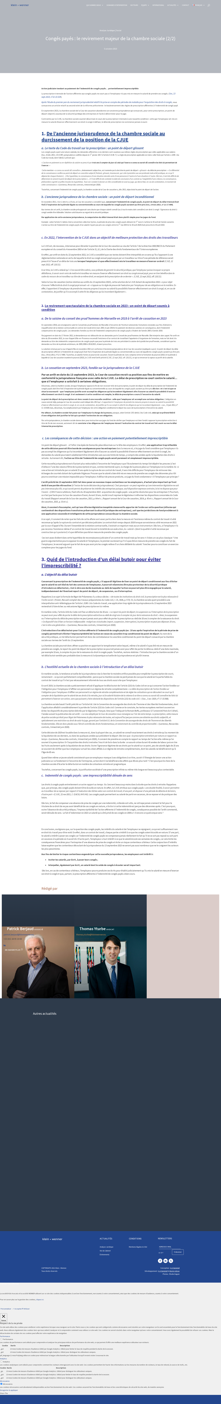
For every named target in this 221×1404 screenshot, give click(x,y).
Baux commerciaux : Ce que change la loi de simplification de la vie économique (64, 1038)
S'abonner (178, 1252)
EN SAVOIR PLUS (12, 950)
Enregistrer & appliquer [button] (9, 1390)
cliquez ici (40, 1299)
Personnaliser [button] (6, 1309)
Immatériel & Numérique (186, 1096)
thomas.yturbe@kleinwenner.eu (91, 934)
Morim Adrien (174, 1271)
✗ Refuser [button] (26, 1309)
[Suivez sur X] (171, 1261)
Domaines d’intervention (117, 5)
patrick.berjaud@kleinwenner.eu (19, 934)
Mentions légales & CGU (138, 1247)
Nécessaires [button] (5, 1381)
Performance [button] (5, 1336)
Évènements (104, 1255)
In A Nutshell (175, 1268)
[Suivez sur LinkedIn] (165, 1261)
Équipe (144, 5)
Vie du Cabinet (105, 1251)
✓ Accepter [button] (17, 1309)
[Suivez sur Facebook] (160, 1261)
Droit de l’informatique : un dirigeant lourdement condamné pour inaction (61, 1103)
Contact (185, 5)
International (158, 5)
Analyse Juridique (188, 1031)
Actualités (171, 5)
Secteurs (134, 5)
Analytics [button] (3, 1358)
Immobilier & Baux (188, 1162)
